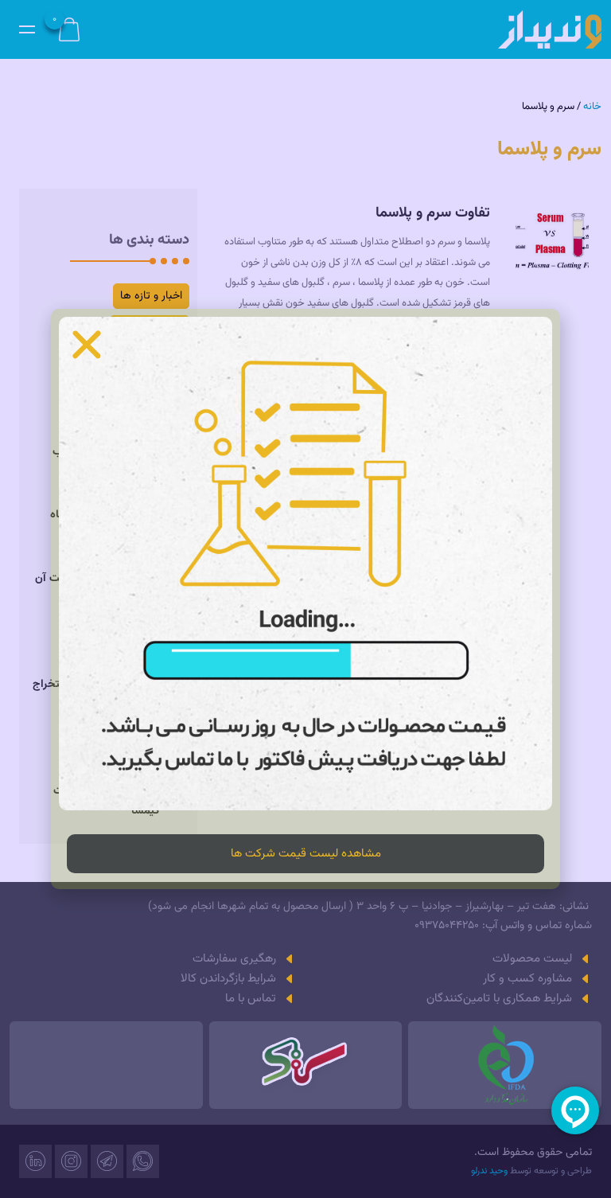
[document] (305, 599)
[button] (87, 345)
